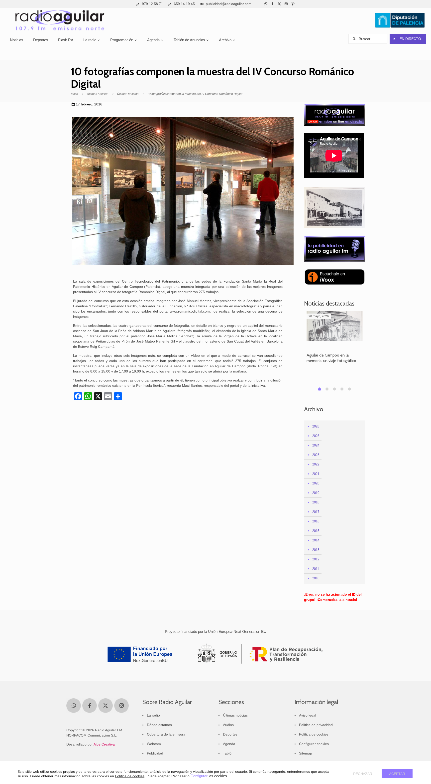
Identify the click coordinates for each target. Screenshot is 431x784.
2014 (315, 540)
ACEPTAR (397, 774)
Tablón (228, 753)
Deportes (230, 734)
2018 (315, 502)
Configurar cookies (314, 744)
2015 (315, 531)
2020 (315, 483)
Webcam (154, 744)
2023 (315, 455)
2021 (315, 474)
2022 (315, 464)
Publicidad (155, 753)
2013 (315, 550)
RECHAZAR (362, 774)
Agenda (229, 744)
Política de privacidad (316, 725)
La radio (153, 715)
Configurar (199, 776)
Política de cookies (313, 734)
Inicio (74, 94)
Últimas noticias (97, 94)
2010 (315, 578)
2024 (315, 445)
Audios (228, 725)
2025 (315, 436)
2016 (315, 521)
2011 (315, 569)
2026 (315, 426)
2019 (315, 493)
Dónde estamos (159, 725)
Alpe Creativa (104, 744)
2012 (315, 559)
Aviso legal (307, 715)
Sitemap (305, 753)
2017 (315, 512)
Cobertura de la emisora (166, 734)
